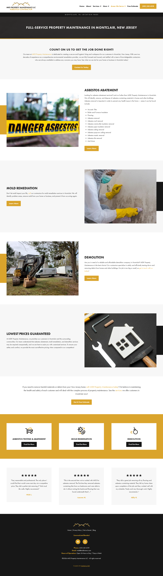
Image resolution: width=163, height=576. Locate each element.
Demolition (133, 439)
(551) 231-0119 (148, 6)
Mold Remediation (81, 439)
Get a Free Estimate (81, 402)
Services (97, 6)
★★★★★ (29, 475)
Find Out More (29, 444)
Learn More (91, 148)
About (88, 6)
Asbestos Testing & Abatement (29, 439)
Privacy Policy (77, 530)
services (118, 390)
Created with (81, 566)
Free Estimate (132, 6)
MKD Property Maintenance (42, 54)
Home (81, 6)
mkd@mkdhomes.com (84, 550)
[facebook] (78, 541)
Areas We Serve (118, 6)
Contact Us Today (81, 67)
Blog (94, 530)
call (29, 193)
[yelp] (85, 541)
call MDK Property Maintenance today (102, 387)
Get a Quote (87, 530)
